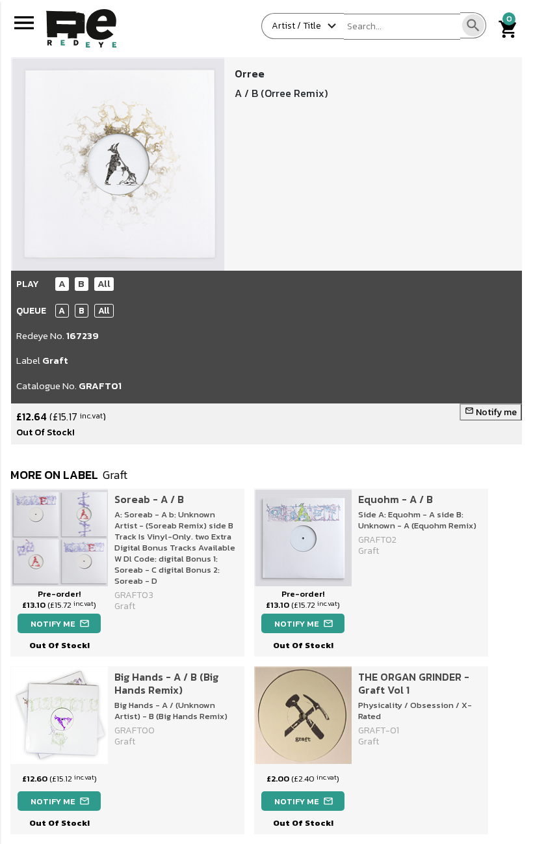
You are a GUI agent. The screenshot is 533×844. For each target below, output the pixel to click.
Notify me (491, 412)
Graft (55, 360)
